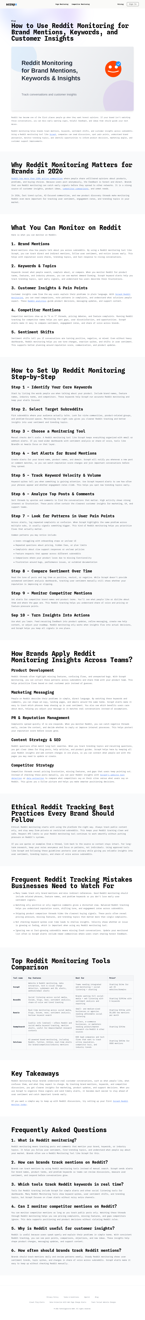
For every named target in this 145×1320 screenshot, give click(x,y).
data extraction (35, 778)
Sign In (133, 4)
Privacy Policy (52, 1297)
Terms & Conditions (71, 1297)
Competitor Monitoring (80, 4)
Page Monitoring (62, 4)
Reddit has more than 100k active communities (37, 178)
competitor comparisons (75, 189)
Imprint (87, 1297)
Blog (13, 21)
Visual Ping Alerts (36, 1302)
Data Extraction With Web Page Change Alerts (68, 1302)
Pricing (120, 4)
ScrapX (53, 134)
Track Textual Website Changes (103, 1302)
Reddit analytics (37, 301)
